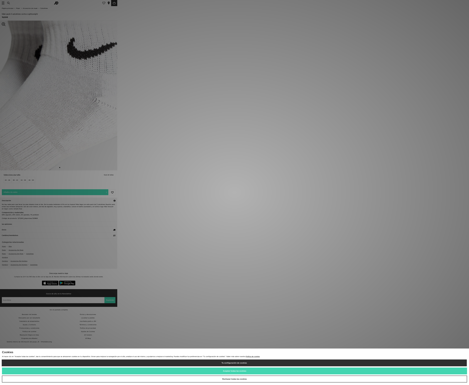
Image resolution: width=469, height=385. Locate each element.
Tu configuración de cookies (234, 363)
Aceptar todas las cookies (234, 371)
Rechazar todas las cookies (234, 379)
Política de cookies (253, 356)
